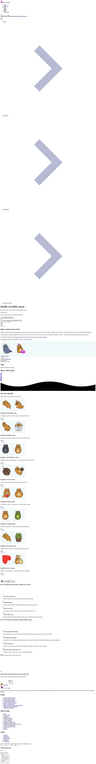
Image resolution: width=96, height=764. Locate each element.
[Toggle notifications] (1, 18)
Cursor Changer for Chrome (9, 700)
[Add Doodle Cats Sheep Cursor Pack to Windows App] (3, 442)
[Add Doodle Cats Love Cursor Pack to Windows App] (3, 574)
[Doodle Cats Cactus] (13, 543)
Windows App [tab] (11, 581)
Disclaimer (5, 740)
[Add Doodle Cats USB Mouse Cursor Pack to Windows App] (3, 464)
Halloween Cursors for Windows (10, 706)
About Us (5, 735)
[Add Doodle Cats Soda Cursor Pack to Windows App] (3, 508)
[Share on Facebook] (48, 373)
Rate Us (5, 729)
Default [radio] (6, 317)
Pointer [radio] (12, 317)
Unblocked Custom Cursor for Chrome (12, 724)
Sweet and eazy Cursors (8, 708)
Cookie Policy (6, 741)
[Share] (2, 325)
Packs (4, 7)
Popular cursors (6, 715)
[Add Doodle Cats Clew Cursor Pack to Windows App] (3, 486)
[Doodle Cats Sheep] (13, 432)
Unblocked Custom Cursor (9, 722)
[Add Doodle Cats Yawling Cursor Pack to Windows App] (3, 419)
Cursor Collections (7, 720)
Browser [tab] (4, 581)
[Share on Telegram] (48, 379)
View (2, 418)
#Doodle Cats (9, 672)
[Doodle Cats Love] (13, 565)
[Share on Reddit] (48, 380)
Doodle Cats (8, 359)
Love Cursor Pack (43, 337)
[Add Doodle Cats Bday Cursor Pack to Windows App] (3, 326)
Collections (5, 6)
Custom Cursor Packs (8, 721)
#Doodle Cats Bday (16, 672)
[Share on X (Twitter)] (48, 375)
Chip (20, 320)
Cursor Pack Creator (7, 719)
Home (4, 4)
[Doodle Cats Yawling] (13, 410)
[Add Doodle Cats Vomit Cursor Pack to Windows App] (3, 530)
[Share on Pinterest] (48, 376)
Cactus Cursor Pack (19, 337)
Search (4, 713)
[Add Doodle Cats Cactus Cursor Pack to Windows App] (3, 552)
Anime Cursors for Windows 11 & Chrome (12, 705)
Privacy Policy (6, 737)
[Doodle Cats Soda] (13, 499)
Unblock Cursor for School (9, 726)
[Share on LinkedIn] (48, 378)
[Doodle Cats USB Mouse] (13, 454)
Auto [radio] (2, 317)
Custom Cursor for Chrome (9, 697)
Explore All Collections (6, 666)
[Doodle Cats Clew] (13, 476)
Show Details (5, 753)
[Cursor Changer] (2, 2)
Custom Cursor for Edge (8, 699)
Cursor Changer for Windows (10, 702)
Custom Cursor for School (9, 725)
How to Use (6, 12)
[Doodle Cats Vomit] (13, 521)
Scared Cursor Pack (30, 337)
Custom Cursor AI (7, 717)
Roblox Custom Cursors (8, 704)
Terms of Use (6, 738)
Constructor (6, 716)
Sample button (15, 320)
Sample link (8, 320)
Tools (5, 8)
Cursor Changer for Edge (9, 701)
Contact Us (5, 736)
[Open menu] (1, 14)
